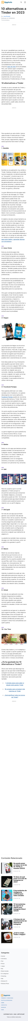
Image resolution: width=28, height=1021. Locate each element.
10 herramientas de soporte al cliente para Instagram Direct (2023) (19, 907)
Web (2, 978)
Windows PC (4, 981)
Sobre (2, 1002)
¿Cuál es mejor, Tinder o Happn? (19, 933)
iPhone (2, 963)
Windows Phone (5, 983)
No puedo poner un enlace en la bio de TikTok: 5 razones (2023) (20, 865)
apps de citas (11, 66)
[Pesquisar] (21, 2)
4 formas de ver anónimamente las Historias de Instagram (20, 921)
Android (3, 956)
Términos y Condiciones (7, 998)
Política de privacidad (6, 1000)
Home (2, 1009)
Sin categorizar (5, 973)
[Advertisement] (14, 789)
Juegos (3, 966)
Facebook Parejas (7, 397)
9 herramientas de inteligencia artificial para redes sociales (20, 893)
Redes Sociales (5, 971)
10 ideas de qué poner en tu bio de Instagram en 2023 (20, 879)
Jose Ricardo (6, 16)
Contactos (4, 1005)
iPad (2, 961)
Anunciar (3, 1007)
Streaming (3, 976)
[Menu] (25, 2)
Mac (2, 968)
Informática (4, 958)
